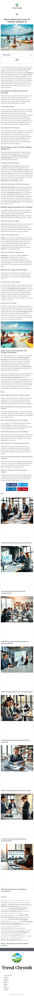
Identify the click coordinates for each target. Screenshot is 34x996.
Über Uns (6, 987)
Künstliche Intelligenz (18, 919)
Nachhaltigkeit (14, 924)
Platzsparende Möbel (5, 926)
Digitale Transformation (10, 905)
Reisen (6, 984)
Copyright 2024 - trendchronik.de (17, 994)
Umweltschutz (15, 936)
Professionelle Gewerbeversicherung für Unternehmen (16, 543)
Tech (5, 986)
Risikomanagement (19, 928)
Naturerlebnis (25, 924)
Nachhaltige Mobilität (16, 922)
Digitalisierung (25, 904)
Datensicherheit (26, 902)
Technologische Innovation (8, 934)
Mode (5, 982)
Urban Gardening (26, 936)
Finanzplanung (18, 913)
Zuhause (6, 977)
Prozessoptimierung (15, 926)
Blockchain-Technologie (8, 902)
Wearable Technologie (6, 938)
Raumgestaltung (7, 928)
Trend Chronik (8, 975)
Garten (6, 979)
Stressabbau (6, 932)
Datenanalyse (18, 902)
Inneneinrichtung (4, 919)
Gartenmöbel (15, 915)
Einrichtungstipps (23, 906)
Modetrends (5, 922)
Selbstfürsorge (6, 930)
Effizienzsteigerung (10, 906)
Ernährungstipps (10, 913)
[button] (17, 14)
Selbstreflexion (15, 930)
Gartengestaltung (6, 915)
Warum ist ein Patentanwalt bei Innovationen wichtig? (16, 790)
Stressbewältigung (20, 932)
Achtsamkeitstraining (23, 900)
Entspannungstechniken (12, 911)
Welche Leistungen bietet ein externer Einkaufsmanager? (17, 691)
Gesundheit (17, 917)
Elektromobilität (5, 909)
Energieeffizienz (18, 908)
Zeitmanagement (25, 940)
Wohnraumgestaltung (10, 940)
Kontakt (6, 989)
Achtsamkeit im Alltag (12, 900)
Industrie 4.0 (26, 917)
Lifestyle (3, 943)
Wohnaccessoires (17, 938)
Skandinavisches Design (26, 930)
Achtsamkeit (4, 900)
